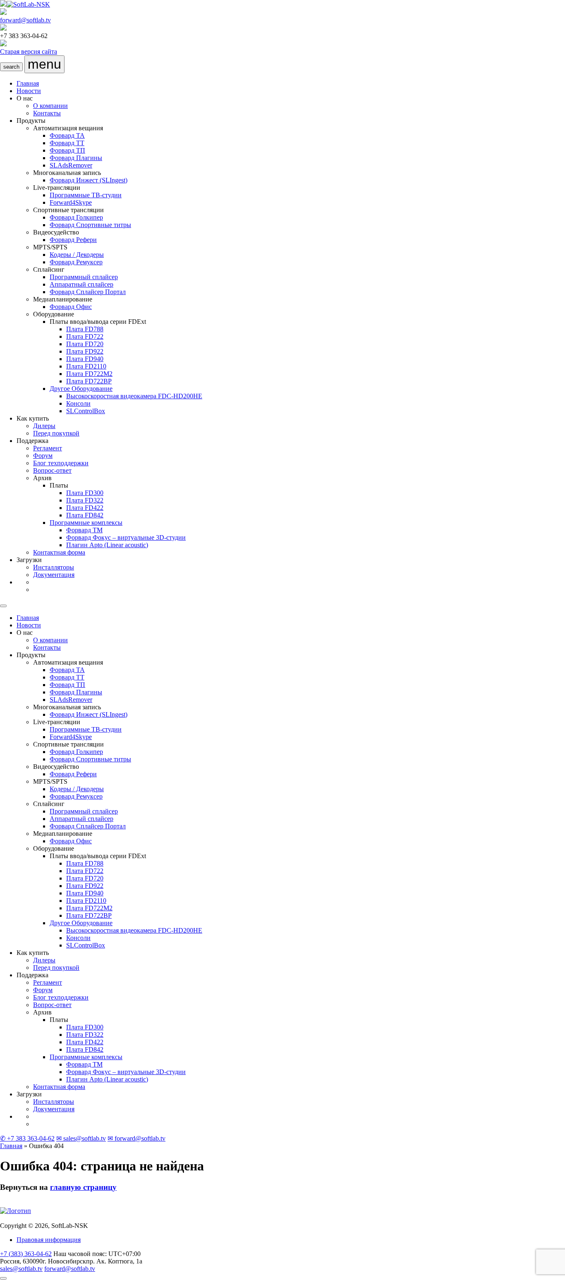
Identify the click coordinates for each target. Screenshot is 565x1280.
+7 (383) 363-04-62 (26, 1253)
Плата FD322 (84, 500)
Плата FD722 (84, 336)
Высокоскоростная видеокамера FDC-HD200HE (134, 396)
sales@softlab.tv (21, 1268)
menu (44, 64)
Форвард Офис (71, 306)
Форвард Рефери (73, 239)
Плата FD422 (84, 507)
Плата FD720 (84, 343)
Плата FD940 (84, 358)
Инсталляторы (53, 567)
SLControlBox (85, 410)
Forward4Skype (71, 202)
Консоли (78, 403)
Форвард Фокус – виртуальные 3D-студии (126, 537)
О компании (50, 105)
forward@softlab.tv (25, 20)
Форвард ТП (67, 150)
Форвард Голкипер (76, 217)
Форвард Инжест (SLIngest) (88, 180)
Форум (43, 455)
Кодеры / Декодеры (77, 254)
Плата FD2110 (86, 366)
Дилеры (44, 425)
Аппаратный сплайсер (81, 284)
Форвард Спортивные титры (90, 224)
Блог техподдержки (61, 463)
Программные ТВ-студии (86, 195)
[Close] (3, 606)
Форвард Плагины (76, 157)
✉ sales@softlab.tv (81, 1138)
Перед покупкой (56, 433)
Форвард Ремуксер (76, 262)
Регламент (47, 448)
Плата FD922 (84, 351)
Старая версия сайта (28, 51)
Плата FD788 (84, 329)
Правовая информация (49, 1239)
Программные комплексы (86, 522)
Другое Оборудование (81, 388)
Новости (29, 90)
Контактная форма (59, 552)
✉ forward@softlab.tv (136, 1138)
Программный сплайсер (84, 276)
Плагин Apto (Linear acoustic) (107, 544)
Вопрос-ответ (52, 470)
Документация (53, 574)
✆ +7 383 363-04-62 (27, 1138)
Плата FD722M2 (89, 373)
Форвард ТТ (67, 142)
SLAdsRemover (71, 165)
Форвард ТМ (84, 530)
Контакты (47, 113)
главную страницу (83, 1187)
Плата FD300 (84, 492)
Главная (28, 83)
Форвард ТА (67, 135)
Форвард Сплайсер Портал (88, 291)
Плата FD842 (84, 515)
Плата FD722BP (89, 381)
